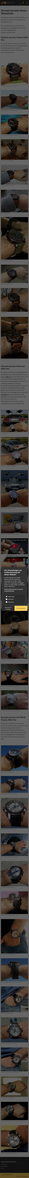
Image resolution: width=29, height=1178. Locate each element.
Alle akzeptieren (21, 608)
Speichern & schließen (8, 608)
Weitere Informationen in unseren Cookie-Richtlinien (13, 590)
